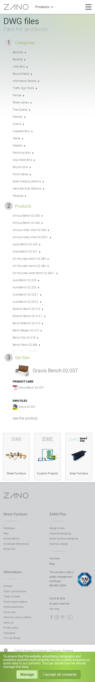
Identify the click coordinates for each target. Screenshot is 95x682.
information (12, 572)
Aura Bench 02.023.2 (26, 301)
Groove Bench (11, 538)
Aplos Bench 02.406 (25, 244)
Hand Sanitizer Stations (27, 188)
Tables (17, 138)
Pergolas (18, 195)
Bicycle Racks (21, 73)
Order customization (14, 591)
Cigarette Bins (21, 131)
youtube (70, 617)
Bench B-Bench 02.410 (26, 323)
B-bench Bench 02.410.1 (28, 316)
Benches (18, 52)
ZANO (15, 7)
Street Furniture (15, 514)
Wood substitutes (13, 606)
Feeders (17, 145)
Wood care (9, 612)
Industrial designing (60, 533)
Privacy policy (10, 627)
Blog (51, 563)
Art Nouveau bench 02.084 (29, 258)
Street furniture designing (63, 538)
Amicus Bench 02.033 (26, 215)
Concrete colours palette (17, 617)
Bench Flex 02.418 (24, 337)
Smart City (9, 549)
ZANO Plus (57, 514)
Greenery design (58, 543)
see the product (25, 418)
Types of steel (11, 596)
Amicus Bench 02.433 (26, 222)
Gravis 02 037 (27, 406)
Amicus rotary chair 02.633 (29, 230)
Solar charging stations (27, 181)
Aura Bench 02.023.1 (26, 294)
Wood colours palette (15, 601)
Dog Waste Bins (22, 160)
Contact (7, 586)
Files (6, 533)
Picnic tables (20, 174)
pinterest (62, 617)
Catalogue (9, 528)
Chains (17, 124)
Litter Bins (19, 66)
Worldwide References (16, 543)
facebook (51, 617)
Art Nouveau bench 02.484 (29, 266)
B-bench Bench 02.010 (26, 309)
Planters (18, 116)
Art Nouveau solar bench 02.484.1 (34, 273)
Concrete (54, 558)
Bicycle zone (20, 167)
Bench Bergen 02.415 (26, 330)
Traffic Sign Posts (23, 88)
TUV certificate (12, 638)
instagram (57, 617)
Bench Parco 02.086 (25, 344)
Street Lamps (21, 102)
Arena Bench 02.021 (25, 251)
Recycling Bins (22, 152)
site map (54, 608)
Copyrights (9, 633)
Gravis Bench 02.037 (31, 387)
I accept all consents (60, 674)
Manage (27, 674)
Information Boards (24, 81)
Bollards (18, 59)
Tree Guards (20, 109)
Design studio (57, 528)
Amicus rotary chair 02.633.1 (30, 237)
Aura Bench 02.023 (24, 280)
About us (8, 622)
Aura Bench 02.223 (24, 287)
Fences (17, 95)
